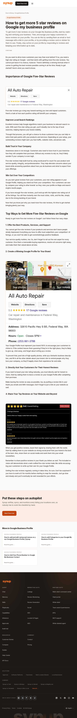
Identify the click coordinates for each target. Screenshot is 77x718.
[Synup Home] (8, 4)
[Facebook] (64, 698)
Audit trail (5, 629)
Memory (5, 597)
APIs (54, 613)
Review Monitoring (33, 597)
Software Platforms (17, 675)
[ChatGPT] (18, 698)
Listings (29, 592)
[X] (60, 698)
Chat (3, 592)
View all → (35, 688)
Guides (4, 650)
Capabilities (6, 613)
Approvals (5, 623)
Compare (5, 645)
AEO (28, 623)
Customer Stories (8, 639)
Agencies (5, 675)
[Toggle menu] (32, 4)
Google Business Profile (22, 13)
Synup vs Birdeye (19, 684)
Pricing (29, 645)
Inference (5, 618)
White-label (56, 602)
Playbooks (5, 607)
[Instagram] (69, 698)
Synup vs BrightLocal (47, 684)
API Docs (5, 660)
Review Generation (33, 602)
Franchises (29, 675)
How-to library (10, 13)
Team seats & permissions (61, 607)
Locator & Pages (32, 618)
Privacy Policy (6, 708)
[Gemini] (30, 698)
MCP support (57, 618)
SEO (28, 613)
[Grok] (34, 698)
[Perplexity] (22, 698)
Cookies (19, 708)
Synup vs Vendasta (8, 688)
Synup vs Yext (7, 684)
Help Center (6, 655)
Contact (30, 639)
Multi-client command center (62, 592)
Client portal (56, 597)
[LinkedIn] (56, 698)
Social (29, 607)
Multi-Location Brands (42, 675)
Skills (3, 602)
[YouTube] (73, 698)
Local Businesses (57, 675)
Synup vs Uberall (32, 684)
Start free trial (22, 3)
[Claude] (26, 698)
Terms (13, 708)
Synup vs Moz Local (23, 688)
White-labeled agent (59, 623)
